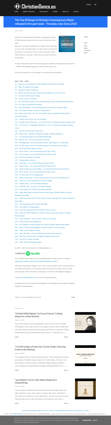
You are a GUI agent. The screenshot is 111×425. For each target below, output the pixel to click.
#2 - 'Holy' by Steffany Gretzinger (27, 87)
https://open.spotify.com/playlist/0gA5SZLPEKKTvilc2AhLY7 (36, 261)
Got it (95, 420)
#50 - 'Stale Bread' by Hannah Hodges (28, 242)
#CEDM (86, 48)
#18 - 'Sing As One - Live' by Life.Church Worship (32, 140)
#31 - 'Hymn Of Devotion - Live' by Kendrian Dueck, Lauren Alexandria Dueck (42, 178)
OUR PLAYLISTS (43, 11)
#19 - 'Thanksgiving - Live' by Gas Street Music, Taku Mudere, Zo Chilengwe (42, 143)
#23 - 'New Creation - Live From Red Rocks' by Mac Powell (35, 154)
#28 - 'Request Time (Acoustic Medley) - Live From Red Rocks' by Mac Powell (42, 169)
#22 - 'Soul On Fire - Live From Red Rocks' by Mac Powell (35, 151)
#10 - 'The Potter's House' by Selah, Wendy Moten (32, 110)
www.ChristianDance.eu (28, 277)
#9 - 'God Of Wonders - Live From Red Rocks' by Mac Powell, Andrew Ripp (41, 107)
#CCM (85, 46)
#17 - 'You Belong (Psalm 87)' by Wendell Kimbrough (33, 137)
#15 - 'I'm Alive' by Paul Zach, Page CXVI (29, 131)
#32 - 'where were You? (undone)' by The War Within (33, 181)
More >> (66, 337)
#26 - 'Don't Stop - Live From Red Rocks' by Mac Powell (34, 163)
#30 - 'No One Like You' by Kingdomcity (29, 175)
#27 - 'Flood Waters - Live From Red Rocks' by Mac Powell (35, 166)
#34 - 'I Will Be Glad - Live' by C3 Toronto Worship (33, 186)
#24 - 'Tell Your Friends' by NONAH (27, 157)
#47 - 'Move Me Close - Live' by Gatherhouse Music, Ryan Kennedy (38, 233)
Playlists (33, 410)
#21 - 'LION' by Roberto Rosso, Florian (28, 148)
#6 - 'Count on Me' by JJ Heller (26, 99)
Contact (87, 410)
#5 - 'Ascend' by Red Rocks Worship (27, 96)
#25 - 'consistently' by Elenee (25, 160)
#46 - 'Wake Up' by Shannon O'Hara (27, 230)
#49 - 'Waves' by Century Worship (27, 239)
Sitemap (77, 410)
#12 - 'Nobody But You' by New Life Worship (30, 119)
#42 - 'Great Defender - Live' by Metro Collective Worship (35, 219)
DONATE (55, 11)
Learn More (86, 420)
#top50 (85, 52)
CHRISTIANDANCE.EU (19, 414)
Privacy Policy (45, 410)
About (82, 410)
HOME (16, 11)
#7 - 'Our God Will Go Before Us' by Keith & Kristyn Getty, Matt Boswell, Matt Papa (44, 102)
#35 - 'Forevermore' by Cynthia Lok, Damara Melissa (33, 189)
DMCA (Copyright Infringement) (59, 410)
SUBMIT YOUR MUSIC (29, 11)
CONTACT (76, 11)
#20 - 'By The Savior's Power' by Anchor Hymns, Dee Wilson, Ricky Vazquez (41, 145)
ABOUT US (65, 11)
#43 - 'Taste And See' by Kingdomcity (28, 222)
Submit (28, 410)
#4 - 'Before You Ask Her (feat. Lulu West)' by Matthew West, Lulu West (40, 93)
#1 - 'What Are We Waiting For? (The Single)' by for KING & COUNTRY (39, 84)
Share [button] (86, 37)
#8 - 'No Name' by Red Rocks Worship (28, 104)
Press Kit (71, 410)
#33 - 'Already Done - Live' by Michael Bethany (31, 183)
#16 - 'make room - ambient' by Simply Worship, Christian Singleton (39, 134)
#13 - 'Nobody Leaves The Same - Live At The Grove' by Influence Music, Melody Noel (45, 122)
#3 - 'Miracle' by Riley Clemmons (26, 90)
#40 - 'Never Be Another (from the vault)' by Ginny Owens (35, 210)
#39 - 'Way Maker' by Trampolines (27, 207)
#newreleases (87, 50)
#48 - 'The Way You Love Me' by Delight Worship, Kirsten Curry (37, 236)
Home (23, 410)
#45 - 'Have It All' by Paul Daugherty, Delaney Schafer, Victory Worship (40, 227)
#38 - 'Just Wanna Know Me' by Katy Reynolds (31, 204)
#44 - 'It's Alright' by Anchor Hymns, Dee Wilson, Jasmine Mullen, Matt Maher (42, 224)
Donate (38, 410)
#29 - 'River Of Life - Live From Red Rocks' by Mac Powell (35, 172)
